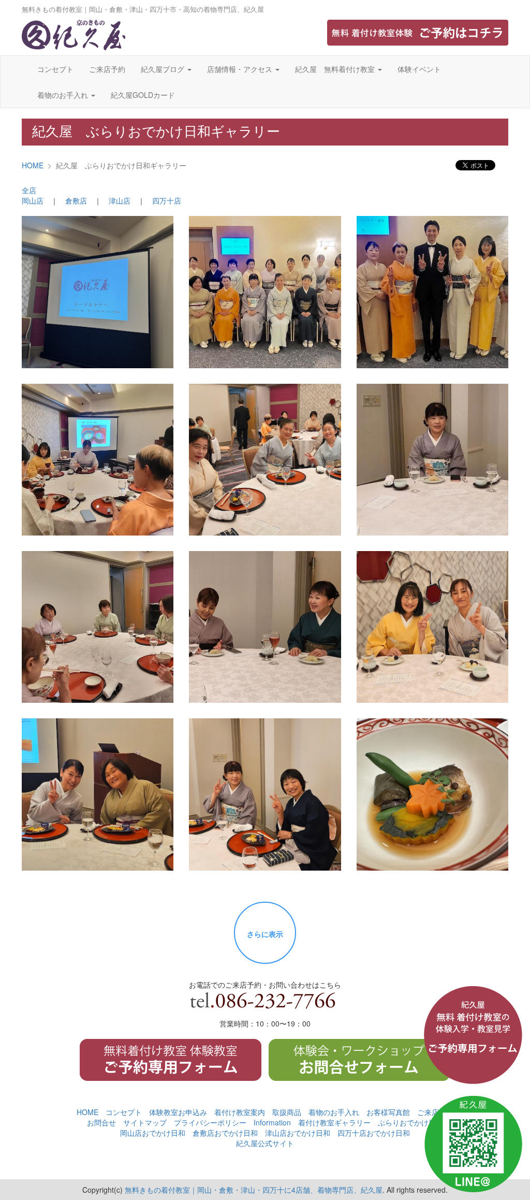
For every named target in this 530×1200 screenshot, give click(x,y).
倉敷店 (76, 200)
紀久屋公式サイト (265, 1143)
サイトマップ (145, 1122)
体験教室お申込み (178, 1112)
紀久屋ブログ (163, 69)
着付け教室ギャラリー (334, 1122)
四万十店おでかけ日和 (373, 1132)
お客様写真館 (388, 1112)
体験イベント (419, 69)
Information (272, 1122)
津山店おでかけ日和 (297, 1132)
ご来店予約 (107, 69)
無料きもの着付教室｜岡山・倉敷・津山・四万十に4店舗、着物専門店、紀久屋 (253, 1189)
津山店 (119, 200)
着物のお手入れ (63, 95)
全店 (29, 190)
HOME (32, 165)
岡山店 (32, 200)
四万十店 (166, 200)
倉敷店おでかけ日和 (225, 1132)
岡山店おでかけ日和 (152, 1132)
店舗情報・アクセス (240, 69)
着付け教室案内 (239, 1112)
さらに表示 (265, 934)
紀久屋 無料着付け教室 (336, 69)
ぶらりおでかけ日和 (410, 1122)
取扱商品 (286, 1112)
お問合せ (101, 1122)
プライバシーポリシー (210, 1122)
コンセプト (55, 69)
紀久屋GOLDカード (143, 95)
